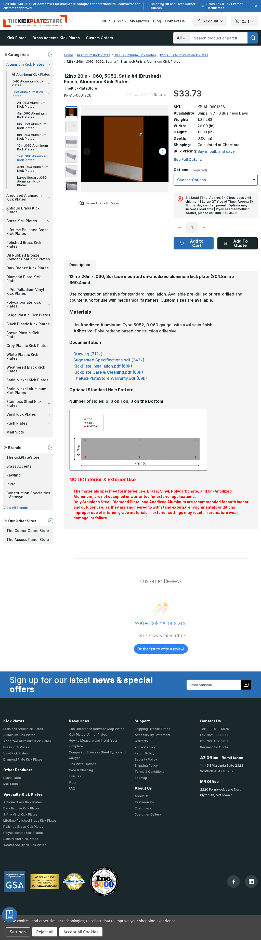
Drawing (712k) (87, 353)
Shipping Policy (146, 765)
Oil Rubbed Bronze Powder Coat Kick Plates (28, 257)
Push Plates (12, 778)
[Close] (255, 6)
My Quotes (139, 21)
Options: (190, 170)
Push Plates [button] (17, 423)
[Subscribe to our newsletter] (246, 685)
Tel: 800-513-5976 (214, 729)
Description (79, 264)
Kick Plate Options (82, 764)
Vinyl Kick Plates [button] (21, 414)
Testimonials (144, 802)
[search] (252, 38)
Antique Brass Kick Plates (23, 210)
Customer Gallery (148, 814)
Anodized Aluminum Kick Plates (27, 741)
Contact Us (175, 21)
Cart (245, 21)
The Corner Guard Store (27, 530)
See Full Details (188, 160)
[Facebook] (233, 881)
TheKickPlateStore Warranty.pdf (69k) (110, 378)
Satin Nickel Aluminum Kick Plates (26, 391)
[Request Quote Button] (9, 914)
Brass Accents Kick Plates (56, 38)
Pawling (13, 475)
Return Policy (144, 753)
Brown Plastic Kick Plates (22, 335)
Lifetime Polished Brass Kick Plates (27, 232)
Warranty (141, 741)
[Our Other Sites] (50, 520)
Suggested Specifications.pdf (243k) (108, 359)
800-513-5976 (21, 4)
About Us (142, 796)
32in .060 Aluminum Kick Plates (32, 169)
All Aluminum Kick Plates (31, 74)
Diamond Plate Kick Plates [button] (23, 279)
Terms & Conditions (149, 772)
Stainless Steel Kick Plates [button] (24, 403)
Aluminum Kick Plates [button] (25, 64)
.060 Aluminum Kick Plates (27, 94)
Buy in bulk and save (216, 151)
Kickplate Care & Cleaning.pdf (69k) (108, 372)
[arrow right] (162, 151)
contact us (45, 4)
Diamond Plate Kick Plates (23, 759)
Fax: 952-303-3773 (215, 735)
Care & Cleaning (81, 770)
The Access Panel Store (27, 539)
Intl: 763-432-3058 (214, 741)
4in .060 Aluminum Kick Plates (32, 115)
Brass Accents (19, 466)
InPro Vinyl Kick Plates (20, 814)
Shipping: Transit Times (152, 729)
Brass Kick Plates (16, 747)
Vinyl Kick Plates (15, 753)
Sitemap (141, 778)
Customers (143, 808)
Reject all (44, 932)
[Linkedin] (251, 881)
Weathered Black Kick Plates (25, 369)
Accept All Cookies (80, 932)
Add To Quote (240, 243)
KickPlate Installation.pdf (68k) (102, 366)
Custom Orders (99, 38)
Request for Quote (214, 747)
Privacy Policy (145, 747)
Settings (18, 932)
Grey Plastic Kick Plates (27, 345)
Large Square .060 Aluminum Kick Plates (32, 181)
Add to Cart (196, 243)
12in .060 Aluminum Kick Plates (32, 158)
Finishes (75, 776)
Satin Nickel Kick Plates (27, 380)
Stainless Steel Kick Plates (23, 729)
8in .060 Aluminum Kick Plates (31, 137)
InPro (11, 484)
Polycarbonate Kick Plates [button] (23, 304)
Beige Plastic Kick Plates (28, 315)
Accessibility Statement (152, 735)
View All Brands (15, 508)
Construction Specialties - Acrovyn (28, 495)
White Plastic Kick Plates (22, 356)
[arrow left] (87, 151)
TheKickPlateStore (23, 457)
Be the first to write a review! (161, 649)
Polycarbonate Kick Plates (23, 833)
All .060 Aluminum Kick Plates (31, 104)
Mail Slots (15, 432)
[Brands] (50, 447)
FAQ (72, 788)
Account (210, 21)
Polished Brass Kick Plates (23, 244)
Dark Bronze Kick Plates (27, 268)
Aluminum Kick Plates (19, 735)
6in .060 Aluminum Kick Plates (31, 126)
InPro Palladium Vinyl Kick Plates (25, 291)
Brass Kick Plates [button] (21, 221)
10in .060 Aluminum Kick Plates (32, 147)
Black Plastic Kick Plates (28, 324)
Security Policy (146, 759)
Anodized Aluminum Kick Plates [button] (24, 197)
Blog (157, 21)
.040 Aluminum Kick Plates (27, 83)
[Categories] (50, 54)
